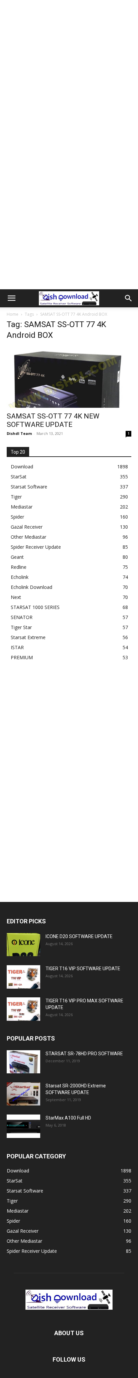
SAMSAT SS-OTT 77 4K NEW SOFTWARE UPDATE (53, 420)
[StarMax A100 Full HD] (23, 1126)
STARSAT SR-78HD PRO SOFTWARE (84, 1053)
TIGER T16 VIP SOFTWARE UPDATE (83, 968)
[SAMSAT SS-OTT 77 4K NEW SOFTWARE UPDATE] (69, 377)
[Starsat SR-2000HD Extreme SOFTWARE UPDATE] (23, 1093)
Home (12, 314)
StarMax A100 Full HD (68, 1118)
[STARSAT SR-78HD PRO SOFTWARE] (23, 1061)
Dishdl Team (19, 433)
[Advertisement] (69, 72)
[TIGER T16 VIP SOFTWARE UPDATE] (23, 976)
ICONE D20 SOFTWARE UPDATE (79, 936)
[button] (11, 298)
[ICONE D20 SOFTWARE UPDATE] (23, 944)
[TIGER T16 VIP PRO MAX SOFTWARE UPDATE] (23, 1008)
